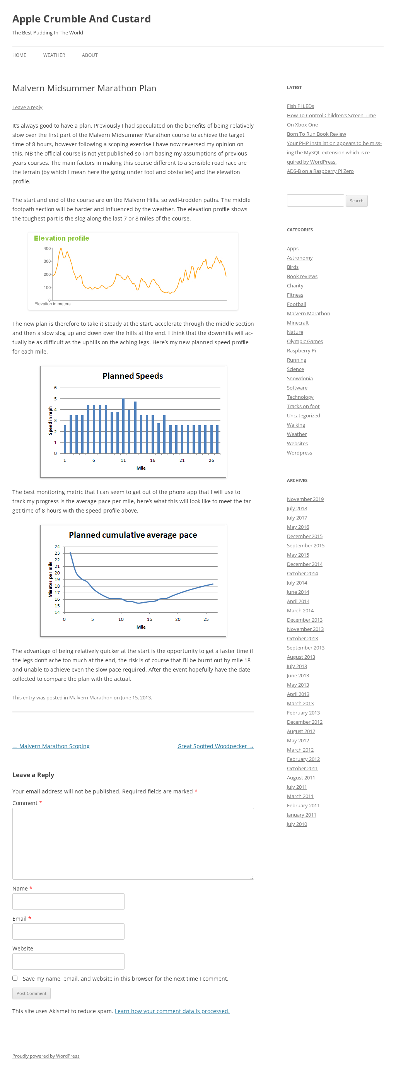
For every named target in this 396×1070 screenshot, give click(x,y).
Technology (300, 396)
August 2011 (301, 777)
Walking (296, 424)
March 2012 (300, 749)
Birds (293, 266)
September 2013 (305, 647)
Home (19, 55)
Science (295, 369)
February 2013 (303, 712)
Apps (293, 248)
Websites (297, 443)
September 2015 (305, 545)
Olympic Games (305, 341)
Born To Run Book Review (316, 133)
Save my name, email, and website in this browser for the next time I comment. (126, 978)
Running (296, 359)
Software (297, 387)
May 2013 (298, 684)
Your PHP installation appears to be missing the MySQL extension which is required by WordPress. (334, 152)
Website (22, 948)
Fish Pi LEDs (300, 106)
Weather (54, 55)
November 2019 (305, 499)
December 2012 (305, 721)
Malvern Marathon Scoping (51, 746)
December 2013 (305, 619)
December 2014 (305, 564)
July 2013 (297, 666)
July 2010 (297, 823)
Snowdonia (300, 378)
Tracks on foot (303, 406)
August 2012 (301, 731)
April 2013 (298, 694)
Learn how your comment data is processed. (172, 1011)
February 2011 (303, 805)
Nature (295, 331)
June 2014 (298, 591)
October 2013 (302, 638)
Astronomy (300, 257)
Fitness (295, 294)
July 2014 (297, 582)
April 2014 (298, 601)
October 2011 (302, 768)
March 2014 (300, 610)
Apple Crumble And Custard (81, 19)
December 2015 (305, 536)
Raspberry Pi (301, 350)
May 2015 (298, 554)
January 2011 (301, 814)
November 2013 (305, 629)
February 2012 (303, 758)
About (90, 55)
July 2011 (297, 786)
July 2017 (297, 517)
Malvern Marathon (91, 697)
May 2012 (298, 740)
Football (296, 304)
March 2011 (300, 796)
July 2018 (297, 508)
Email (21, 918)
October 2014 (302, 573)
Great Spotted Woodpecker (216, 746)
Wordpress (299, 452)
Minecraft (298, 322)
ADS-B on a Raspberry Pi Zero (320, 171)
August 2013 (301, 656)
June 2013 (298, 675)
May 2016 (298, 526)
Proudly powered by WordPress (46, 1056)
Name (22, 888)
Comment (27, 803)
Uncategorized (303, 415)
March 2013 (300, 703)
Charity (295, 285)
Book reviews (302, 276)
